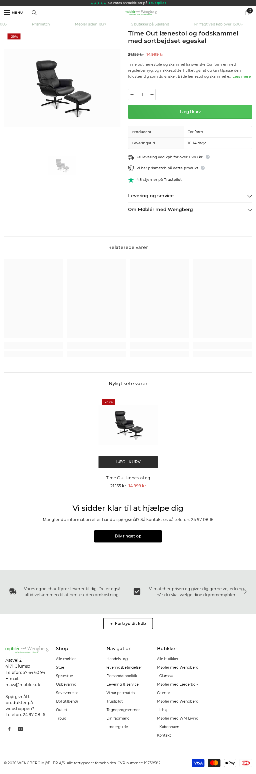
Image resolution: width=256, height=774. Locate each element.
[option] (62, 88)
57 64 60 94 (34, 672)
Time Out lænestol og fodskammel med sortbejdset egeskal (128, 479)
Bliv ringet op (128, 536)
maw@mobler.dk (23, 684)
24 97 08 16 (34, 714)
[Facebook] (9, 729)
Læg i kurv (190, 111)
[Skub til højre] (245, 592)
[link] (33, 345)
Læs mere (241, 76)
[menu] (7, 12)
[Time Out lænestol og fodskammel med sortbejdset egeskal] (128, 425)
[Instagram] (20, 729)
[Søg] (34, 13)
